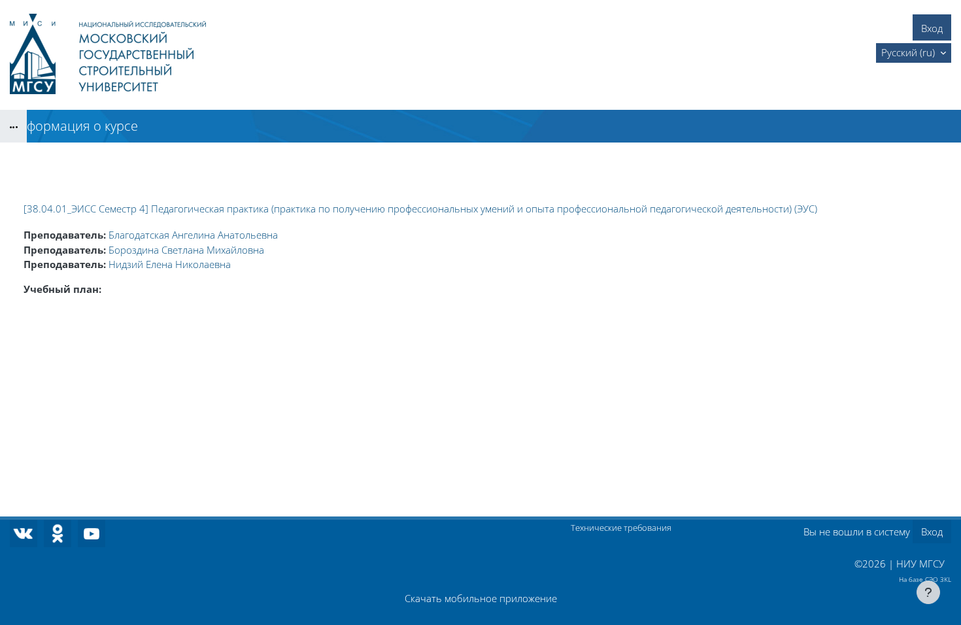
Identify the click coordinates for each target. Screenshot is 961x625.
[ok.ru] (57, 533)
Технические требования (621, 527)
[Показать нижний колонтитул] (928, 592)
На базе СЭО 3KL (925, 579)
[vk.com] (23, 533)
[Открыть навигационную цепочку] (13, 126)
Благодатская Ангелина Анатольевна (193, 234)
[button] (913, 53)
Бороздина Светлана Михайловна (186, 249)
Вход (932, 28)
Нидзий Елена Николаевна (170, 264)
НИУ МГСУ (920, 563)
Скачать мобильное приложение (481, 598)
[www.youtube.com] (91, 533)
